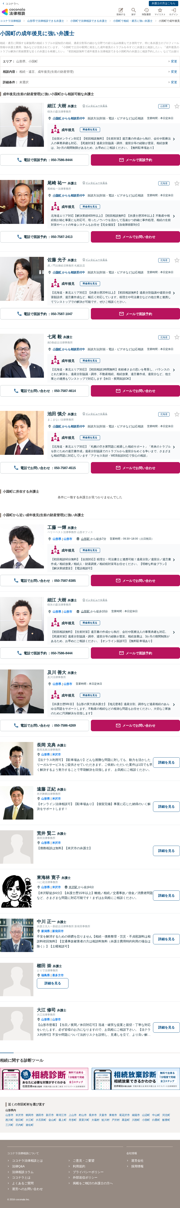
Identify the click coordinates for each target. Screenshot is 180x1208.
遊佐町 (30, 1124)
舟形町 (73, 1119)
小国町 (57, 118)
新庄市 (50, 1115)
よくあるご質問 (23, 1183)
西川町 (9, 1119)
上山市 (73, 1115)
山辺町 (146, 1115)
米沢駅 (73, 887)
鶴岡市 (30, 1115)
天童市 (103, 1115)
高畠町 (126, 1119)
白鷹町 (156, 1119)
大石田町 (41, 1119)
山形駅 (85, 539)
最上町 (63, 1119)
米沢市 (56, 754)
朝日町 (19, 1119)
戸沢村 (116, 1119)
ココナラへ (12, 3)
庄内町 (19, 1124)
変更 (174, 61)
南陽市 (136, 1115)
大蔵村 (95, 1119)
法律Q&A (18, 1166)
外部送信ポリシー (85, 1177)
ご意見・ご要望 (83, 1160)
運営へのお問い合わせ (27, 1189)
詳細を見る (166, 762)
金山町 (52, 1119)
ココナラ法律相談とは (27, 1160)
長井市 (93, 1115)
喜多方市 (58, 975)
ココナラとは (21, 1177)
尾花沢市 (124, 1115)
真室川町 (84, 1119)
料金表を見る (90, 129)
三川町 (9, 1124)
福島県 (45, 975)
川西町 (136, 1119)
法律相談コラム (23, 1172)
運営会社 (137, 1160)
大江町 (30, 1119)
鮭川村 (106, 1119)
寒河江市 (61, 1115)
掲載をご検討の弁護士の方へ (93, 1183)
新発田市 (58, 931)
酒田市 (40, 1115)
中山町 (156, 1115)
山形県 (57, 539)
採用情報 (137, 1166)
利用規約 (79, 1166)
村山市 (83, 1115)
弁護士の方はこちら (163, 3)
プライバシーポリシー (88, 1172)
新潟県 (45, 931)
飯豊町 (166, 1119)
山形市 (68, 539)
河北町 (166, 1115)
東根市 (113, 1115)
